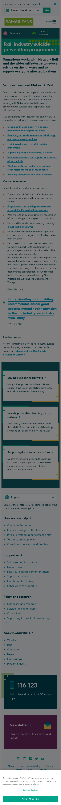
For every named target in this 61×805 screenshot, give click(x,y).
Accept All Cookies (30, 799)
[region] (30, 787)
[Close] (57, 774)
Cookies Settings (30, 790)
